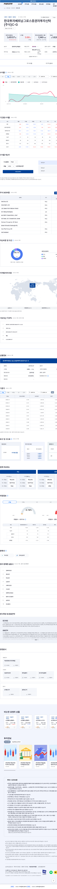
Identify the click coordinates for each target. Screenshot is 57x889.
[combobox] (14, 162)
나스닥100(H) (44, 82)
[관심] (14, 727)
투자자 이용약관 (17, 866)
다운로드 (16, 665)
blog (51, 872)
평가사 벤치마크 (13, 82)
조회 (52, 392)
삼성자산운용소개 (9, 866)
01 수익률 (29, 63)
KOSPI (29, 82)
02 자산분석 (49, 63)
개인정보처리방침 (33, 866)
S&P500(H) (36, 82)
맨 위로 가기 (53, 881)
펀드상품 (41, 4)
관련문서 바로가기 (46, 17)
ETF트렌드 (34, 4)
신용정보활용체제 (42, 866)
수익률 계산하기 (18, 171)
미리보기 (7, 665)
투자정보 (48, 4)
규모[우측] (22, 82)
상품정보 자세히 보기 (33, 56)
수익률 (6, 82)
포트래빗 (20, 4)
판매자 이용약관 (25, 866)
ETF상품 (27, 4)
